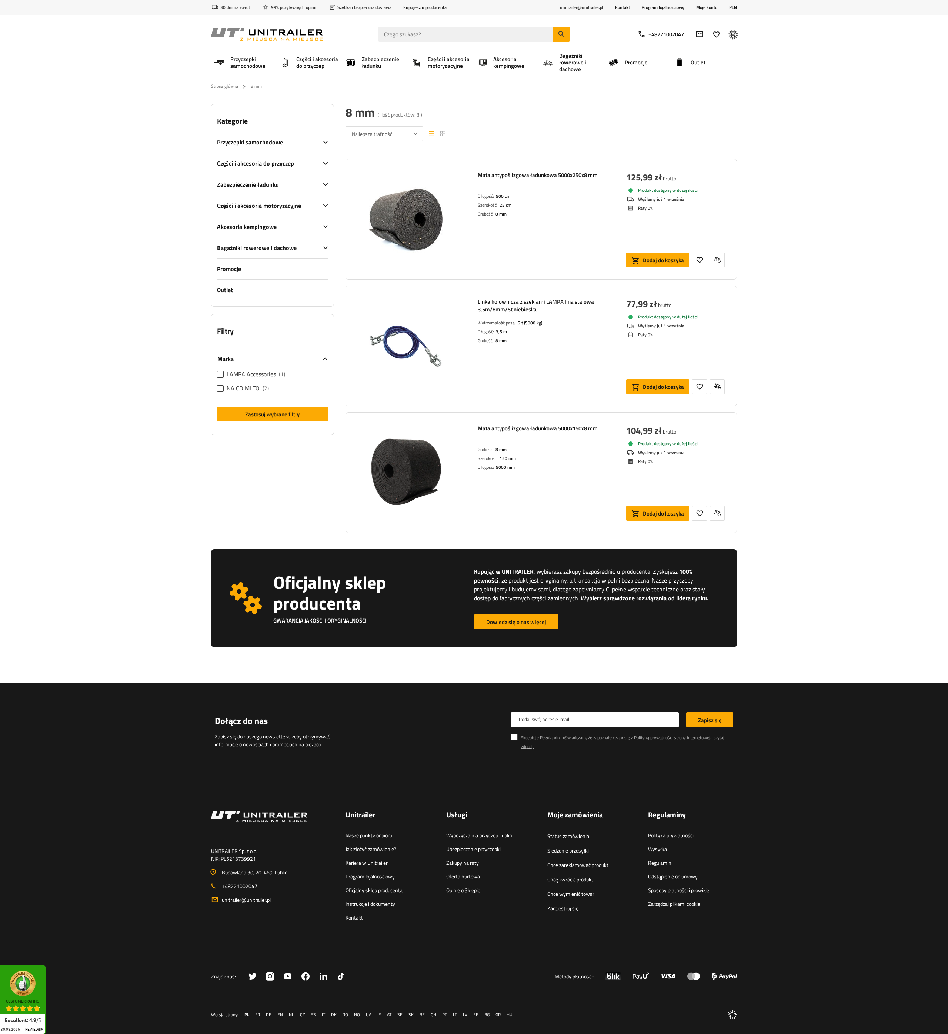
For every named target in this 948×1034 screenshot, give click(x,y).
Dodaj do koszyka (663, 260)
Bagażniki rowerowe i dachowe (257, 247)
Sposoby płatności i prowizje (678, 890)
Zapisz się (710, 720)
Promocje (229, 268)
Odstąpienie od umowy (673, 876)
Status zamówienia (568, 836)
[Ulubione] (716, 34)
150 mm (508, 458)
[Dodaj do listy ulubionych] (699, 260)
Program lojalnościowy (663, 7)
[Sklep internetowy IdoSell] (732, 1014)
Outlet (225, 290)
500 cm (503, 196)
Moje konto (706, 7)
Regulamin (659, 863)
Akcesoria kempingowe (247, 226)
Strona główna (224, 86)
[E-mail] (700, 34)
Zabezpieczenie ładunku (248, 184)
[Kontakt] (272, 825)
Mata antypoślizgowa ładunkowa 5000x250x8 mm (538, 175)
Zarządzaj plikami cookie (674, 904)
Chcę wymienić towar (570, 894)
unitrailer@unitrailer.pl (246, 900)
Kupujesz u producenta (425, 7)
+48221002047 (666, 34)
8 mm (501, 213)
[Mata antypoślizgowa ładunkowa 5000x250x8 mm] (406, 219)
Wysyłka (657, 849)
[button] (49, 968)
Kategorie (232, 121)
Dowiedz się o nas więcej (516, 622)
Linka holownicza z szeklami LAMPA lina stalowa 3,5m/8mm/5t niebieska (536, 305)
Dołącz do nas (241, 721)
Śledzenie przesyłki (568, 850)
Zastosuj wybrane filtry (272, 414)
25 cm (505, 205)
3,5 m (501, 331)
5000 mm (505, 467)
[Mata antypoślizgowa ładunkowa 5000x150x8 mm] (406, 473)
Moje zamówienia (575, 815)
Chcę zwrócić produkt (570, 879)
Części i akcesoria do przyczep (255, 163)
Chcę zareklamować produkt (577, 865)
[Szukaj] (561, 34)
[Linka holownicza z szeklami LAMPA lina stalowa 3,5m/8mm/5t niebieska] (406, 346)
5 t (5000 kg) (530, 322)
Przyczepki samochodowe (250, 142)
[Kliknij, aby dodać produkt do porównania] (717, 260)
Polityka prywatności (671, 835)
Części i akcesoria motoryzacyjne (259, 205)
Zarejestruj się (562, 908)
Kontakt (622, 7)
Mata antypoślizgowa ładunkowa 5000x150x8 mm (538, 428)
